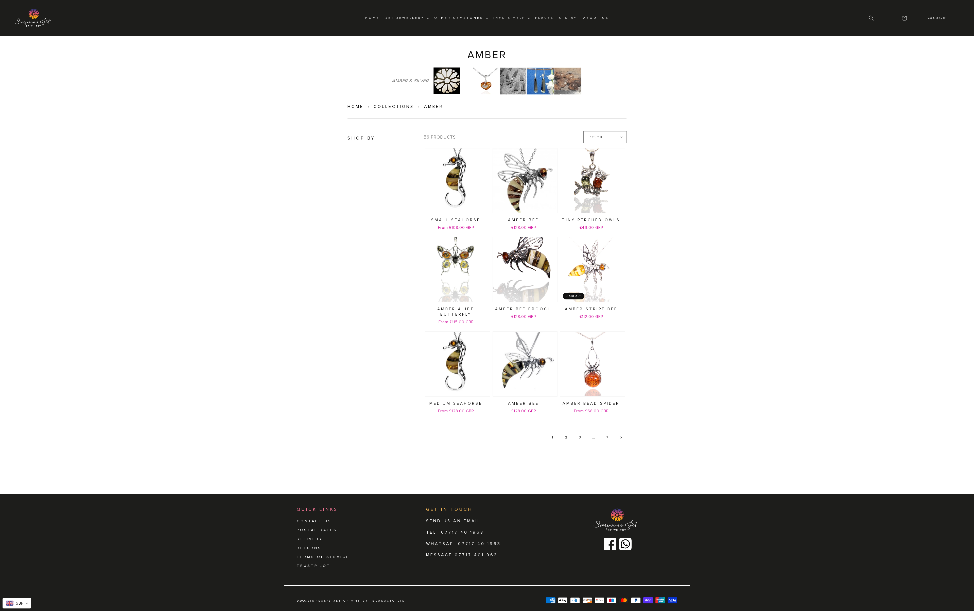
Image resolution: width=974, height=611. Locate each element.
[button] (871, 18)
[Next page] (621, 437)
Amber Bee (523, 220)
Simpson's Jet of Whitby (338, 600)
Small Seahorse (455, 220)
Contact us (314, 521)
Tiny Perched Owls (591, 220)
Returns (309, 548)
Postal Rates (317, 530)
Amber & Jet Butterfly (455, 312)
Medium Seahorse (455, 403)
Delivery (310, 539)
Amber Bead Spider (591, 403)
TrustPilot (314, 566)
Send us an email (453, 520)
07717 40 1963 (479, 543)
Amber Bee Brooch (523, 309)
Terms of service (323, 557)
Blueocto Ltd (388, 600)
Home (355, 106)
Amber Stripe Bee (591, 309)
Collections (394, 106)
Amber (433, 106)
